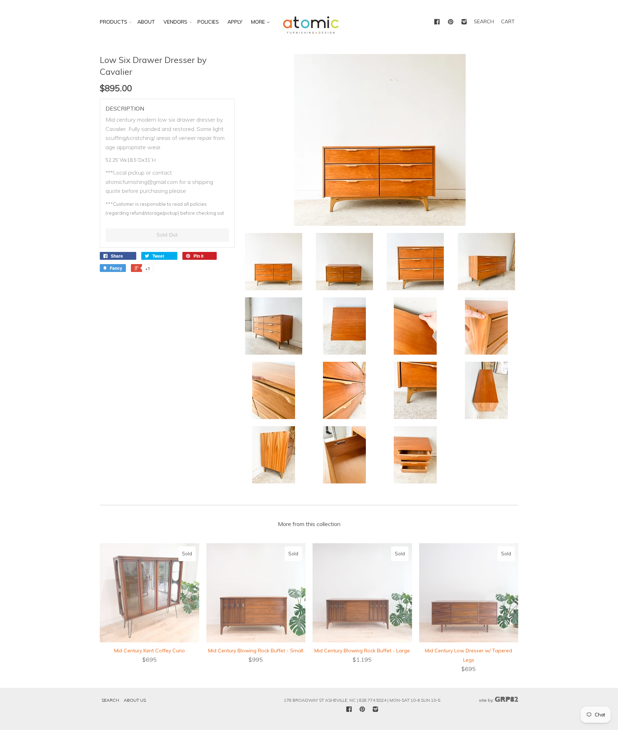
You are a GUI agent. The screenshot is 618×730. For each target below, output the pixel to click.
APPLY (234, 22)
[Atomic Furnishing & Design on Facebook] (437, 22)
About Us (135, 700)
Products (113, 22)
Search (110, 700)
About (146, 22)
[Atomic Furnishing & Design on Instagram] (464, 22)
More (258, 22)
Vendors (175, 22)
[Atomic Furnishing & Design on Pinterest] (451, 22)
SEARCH (484, 21)
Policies (208, 22)
